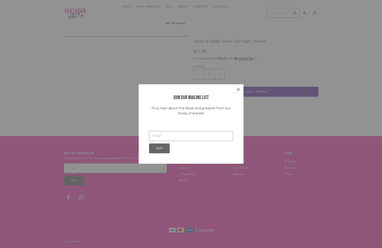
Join (159, 148)
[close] (238, 89)
